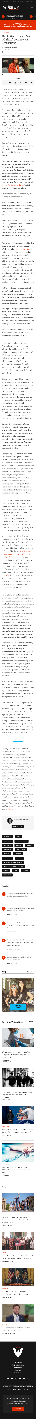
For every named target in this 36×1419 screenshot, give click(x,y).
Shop (4, 971)
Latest (4, 1187)
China (18, 837)
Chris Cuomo (7, 841)
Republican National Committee (13, 862)
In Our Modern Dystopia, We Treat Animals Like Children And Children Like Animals (17, 1257)
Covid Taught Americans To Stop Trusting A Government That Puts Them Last (18, 1093)
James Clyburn (21, 849)
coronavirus (7, 845)
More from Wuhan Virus (12, 1022)
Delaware (29, 845)
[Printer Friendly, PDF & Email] (31, 82)
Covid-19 (19, 845)
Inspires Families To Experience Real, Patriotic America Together (15, 1219)
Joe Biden (7, 854)
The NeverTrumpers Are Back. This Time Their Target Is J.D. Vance (16, 1329)
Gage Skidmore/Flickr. (11, 74)
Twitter (10, 809)
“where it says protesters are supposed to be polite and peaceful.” (18, 554)
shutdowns (25, 871)
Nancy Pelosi (7, 858)
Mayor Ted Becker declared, (13, 185)
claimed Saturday (23, 249)
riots (15, 871)
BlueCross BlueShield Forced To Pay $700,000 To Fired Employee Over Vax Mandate (16, 1169)
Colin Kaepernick (21, 841)
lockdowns (18, 854)
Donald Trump (7, 849)
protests (19, 858)
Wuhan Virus (7, 875)
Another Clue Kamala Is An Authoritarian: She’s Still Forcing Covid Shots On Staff (17, 1131)
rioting (6, 871)
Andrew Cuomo (7, 837)
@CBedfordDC (19, 822)
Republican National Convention (13, 866)
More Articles (17, 826)
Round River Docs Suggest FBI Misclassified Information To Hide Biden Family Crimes (17, 1293)
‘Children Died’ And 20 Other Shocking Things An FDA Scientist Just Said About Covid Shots (16, 1054)
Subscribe (18, 1408)
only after (6, 575)
